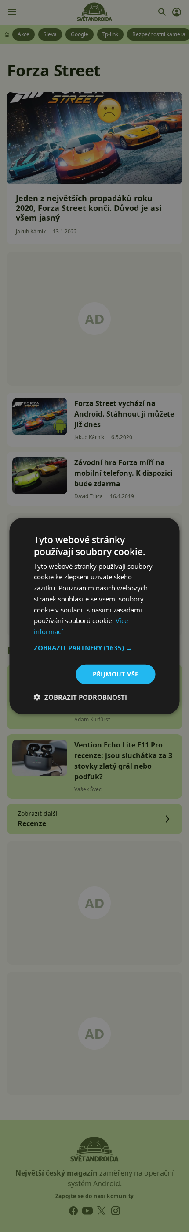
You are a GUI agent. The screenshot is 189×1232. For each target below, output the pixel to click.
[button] (95, 648)
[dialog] (94, 616)
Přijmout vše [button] (116, 674)
